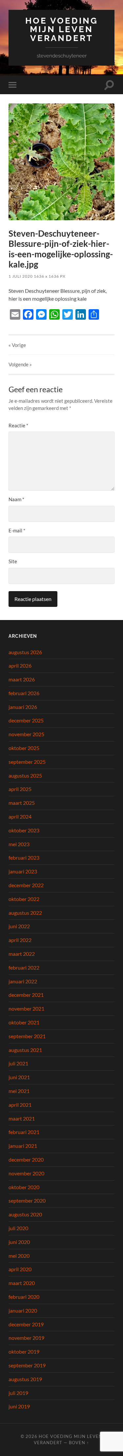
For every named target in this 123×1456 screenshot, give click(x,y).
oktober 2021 (24, 1022)
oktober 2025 (24, 748)
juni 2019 (19, 1406)
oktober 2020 (24, 1187)
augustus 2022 (25, 913)
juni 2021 (19, 1077)
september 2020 (27, 1200)
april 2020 (20, 1269)
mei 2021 (19, 1091)
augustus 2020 (25, 1214)
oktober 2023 (24, 830)
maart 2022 (22, 954)
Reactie (18, 425)
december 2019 (26, 1324)
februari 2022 (24, 967)
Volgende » (20, 364)
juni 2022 (19, 926)
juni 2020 (19, 1242)
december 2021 (26, 995)
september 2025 (27, 762)
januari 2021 (23, 1146)
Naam (16, 499)
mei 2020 (19, 1256)
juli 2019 (18, 1393)
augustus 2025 (25, 775)
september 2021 (27, 1036)
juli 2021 (18, 1063)
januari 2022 (23, 981)
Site (13, 561)
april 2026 (20, 665)
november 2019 (26, 1338)
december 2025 (26, 720)
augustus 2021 (25, 1050)
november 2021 (26, 1008)
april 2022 (20, 940)
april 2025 (20, 789)
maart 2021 (22, 1118)
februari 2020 (24, 1297)
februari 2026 (24, 693)
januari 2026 (23, 707)
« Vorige (17, 345)
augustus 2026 (25, 652)
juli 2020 (18, 1228)
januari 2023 (23, 871)
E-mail (17, 530)
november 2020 (26, 1173)
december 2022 (26, 885)
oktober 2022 (24, 899)
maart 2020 (22, 1283)
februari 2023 (24, 857)
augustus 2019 (25, 1379)
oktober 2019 (24, 1351)
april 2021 (20, 1105)
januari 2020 (23, 1310)
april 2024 (20, 816)
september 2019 (27, 1365)
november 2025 (26, 734)
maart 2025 (22, 803)
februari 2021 (24, 1132)
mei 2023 (19, 844)
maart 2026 (22, 679)
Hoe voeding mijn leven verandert (61, 29)
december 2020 (26, 1159)
